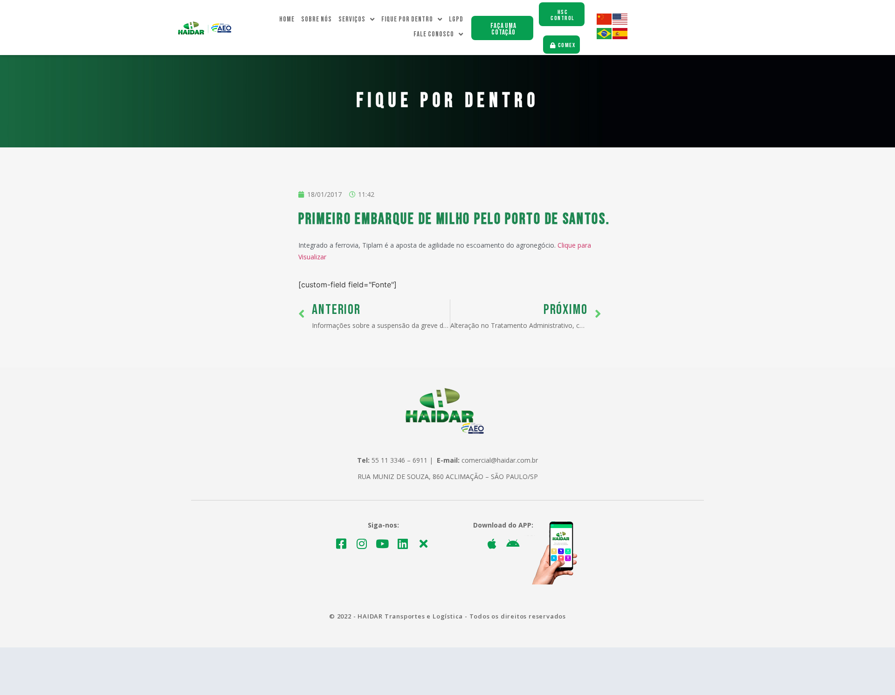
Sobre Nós (316, 19)
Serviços (351, 19)
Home (287, 19)
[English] (620, 22)
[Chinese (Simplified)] (605, 22)
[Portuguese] (605, 36)
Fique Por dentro (407, 19)
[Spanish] (620, 36)
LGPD (456, 19)
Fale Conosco (433, 34)
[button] (502, 28)
